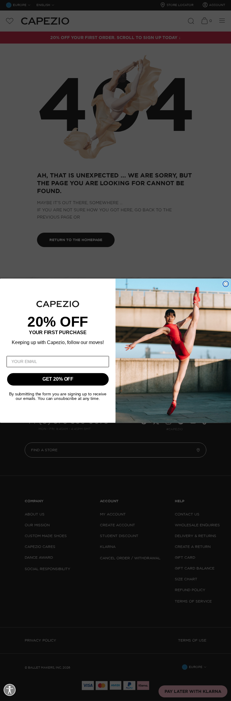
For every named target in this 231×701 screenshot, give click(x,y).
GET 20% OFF (57, 379)
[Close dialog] (226, 284)
